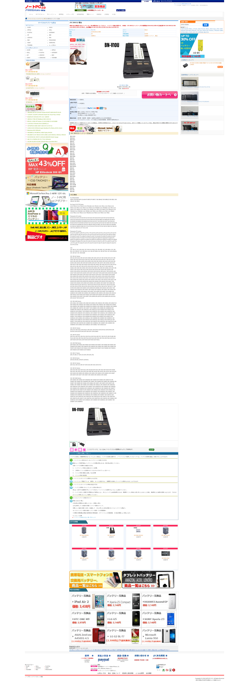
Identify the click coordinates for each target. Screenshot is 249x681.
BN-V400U (73, 186)
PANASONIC (52, 40)
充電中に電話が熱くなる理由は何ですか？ (158, 650)
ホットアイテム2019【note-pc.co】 (182, 3)
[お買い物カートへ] (120, 10)
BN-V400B (73, 184)
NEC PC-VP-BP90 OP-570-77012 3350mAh (39, 139)
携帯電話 (61, 14)
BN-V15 (72, 153)
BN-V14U (72, 149)
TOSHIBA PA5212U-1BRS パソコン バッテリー (38, 74)
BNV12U (72, 144)
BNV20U (72, 161)
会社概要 (148, 673)
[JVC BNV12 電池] (132, 61)
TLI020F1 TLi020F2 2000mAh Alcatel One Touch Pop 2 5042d (43, 114)
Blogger (161, 667)
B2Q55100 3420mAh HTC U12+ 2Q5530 (38, 117)
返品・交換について (114, 673)
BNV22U (72, 171)
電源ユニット (90, 14)
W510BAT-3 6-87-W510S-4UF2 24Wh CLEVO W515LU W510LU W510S (46, 135)
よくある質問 (140, 673)
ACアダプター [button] (39, 14)
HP (28, 35)
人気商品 (106, 14)
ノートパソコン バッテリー (35, 18)
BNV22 (72, 168)
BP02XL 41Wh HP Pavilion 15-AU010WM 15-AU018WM (42, 121)
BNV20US (73, 165)
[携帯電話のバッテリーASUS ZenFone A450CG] (88, 636)
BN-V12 (72, 143)
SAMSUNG (52, 42)
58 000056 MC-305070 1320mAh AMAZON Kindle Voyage (42, 137)
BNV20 (72, 158)
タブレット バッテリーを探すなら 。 (107, 670)
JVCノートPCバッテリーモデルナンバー (82, 650)
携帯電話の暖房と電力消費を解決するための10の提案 (131, 650)
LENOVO (29, 37)
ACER (29, 27)
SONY (29, 42)
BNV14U (72, 148)
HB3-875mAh (201, 29)
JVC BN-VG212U (138, 535)
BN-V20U (72, 163)
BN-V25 (72, 180)
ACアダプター (30, 25)
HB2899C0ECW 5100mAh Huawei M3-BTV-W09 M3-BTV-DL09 (44, 112)
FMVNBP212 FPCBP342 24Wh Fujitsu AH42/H (39, 132)
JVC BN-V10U (111, 535)
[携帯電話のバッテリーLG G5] (123, 618)
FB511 (190, 29)
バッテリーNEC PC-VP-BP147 (189, 131)
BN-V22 (72, 169)
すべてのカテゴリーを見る (47, 22)
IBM (50, 35)
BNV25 (72, 178)
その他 (113, 14)
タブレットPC (70, 14)
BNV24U (72, 175)
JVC (45, 18)
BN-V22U (72, 173)
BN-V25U (72, 183)
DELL (50, 30)
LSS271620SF (184, 29)
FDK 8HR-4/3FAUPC (191, 30)
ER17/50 (195, 32)
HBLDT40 (206, 32)
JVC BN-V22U (165, 558)
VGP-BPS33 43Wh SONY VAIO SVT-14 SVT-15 (39, 126)
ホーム (31, 14)
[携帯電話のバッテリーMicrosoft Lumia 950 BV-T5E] (159, 636)
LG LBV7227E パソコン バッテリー (35, 88)
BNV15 (72, 151)
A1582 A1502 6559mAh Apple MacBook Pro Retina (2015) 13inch (44, 128)
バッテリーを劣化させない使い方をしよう (85, 517)
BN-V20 (72, 159)
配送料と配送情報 (127, 673)
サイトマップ (164, 1)
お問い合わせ (156, 1)
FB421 (207, 29)
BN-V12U (72, 146)
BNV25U (72, 181)
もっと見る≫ (52, 45)
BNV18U (72, 154)
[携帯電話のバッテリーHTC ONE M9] (88, 618)
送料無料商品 (80, 14)
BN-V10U (72, 136)
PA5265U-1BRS (218, 30)
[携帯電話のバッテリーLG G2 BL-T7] (123, 636)
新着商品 (99, 14)
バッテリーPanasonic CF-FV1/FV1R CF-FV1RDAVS (195, 101)
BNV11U (72, 138)
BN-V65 (72, 190)
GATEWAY (52, 32)
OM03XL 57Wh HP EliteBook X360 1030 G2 (39, 119)
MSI (50, 37)
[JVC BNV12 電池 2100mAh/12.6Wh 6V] (123, 422)
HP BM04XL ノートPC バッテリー (35, 102)
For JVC (93, 30)
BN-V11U (72, 139)
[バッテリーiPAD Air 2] (88, 601)
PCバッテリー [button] (51, 14)
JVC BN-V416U (165, 535)
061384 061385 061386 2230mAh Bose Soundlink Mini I (42, 141)
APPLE (29, 30)
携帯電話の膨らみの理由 (108, 650)
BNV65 (72, 188)
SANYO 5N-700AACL (208, 30)
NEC (28, 40)
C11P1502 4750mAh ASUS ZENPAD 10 (38, 123)
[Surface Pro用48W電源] (109, 128)
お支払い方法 (102, 673)
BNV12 (72, 141)
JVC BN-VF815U (84, 535)
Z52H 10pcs (213, 29)
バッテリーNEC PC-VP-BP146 (189, 116)
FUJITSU (29, 32)
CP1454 (195, 29)
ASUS (50, 27)
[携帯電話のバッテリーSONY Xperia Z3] (159, 618)
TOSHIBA (29, 45)
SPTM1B (200, 32)
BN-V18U (72, 156)
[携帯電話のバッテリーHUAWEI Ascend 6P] (159, 601)
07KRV (190, 32)
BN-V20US (73, 166)
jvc (104, 449)
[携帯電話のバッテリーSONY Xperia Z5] (123, 601)
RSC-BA (199, 30)
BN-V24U (72, 176)
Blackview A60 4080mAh (34, 130)
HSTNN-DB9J (184, 32)
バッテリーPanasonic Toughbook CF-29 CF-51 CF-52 (195, 87)
